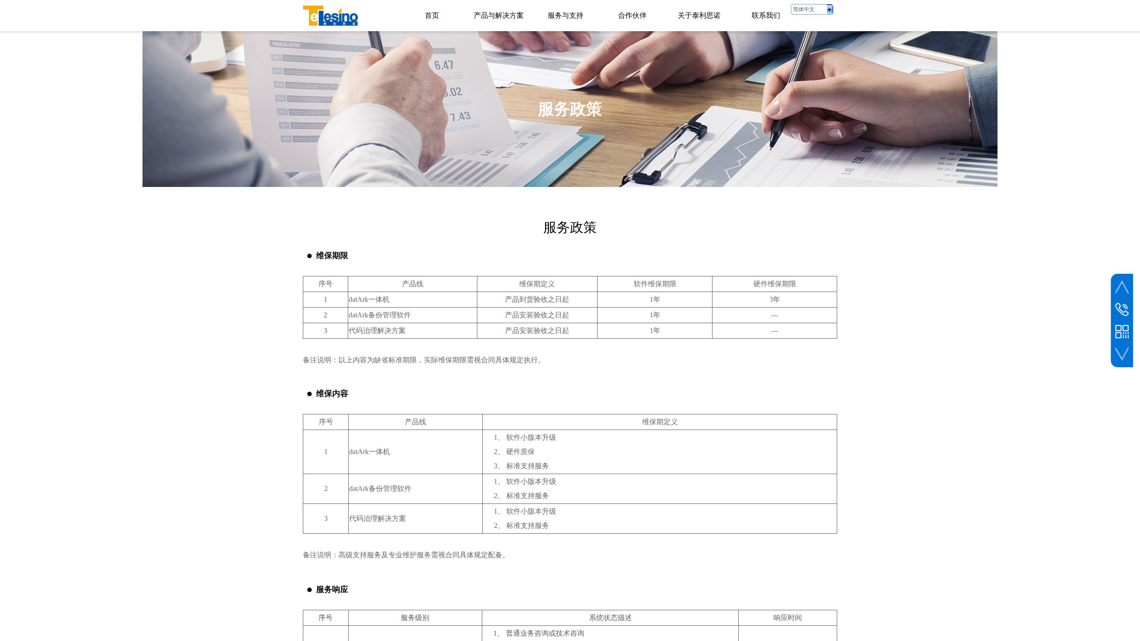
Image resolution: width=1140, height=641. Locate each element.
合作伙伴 (632, 15)
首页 (432, 15)
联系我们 (766, 15)
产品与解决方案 (499, 15)
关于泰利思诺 (699, 15)
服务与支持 (565, 15)
